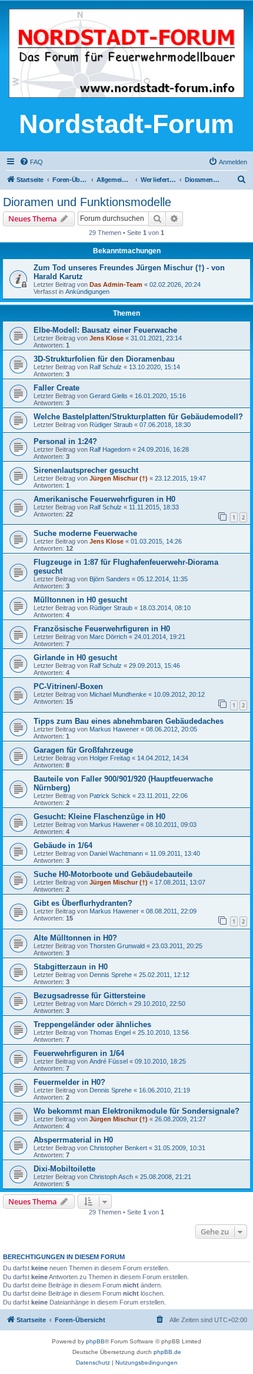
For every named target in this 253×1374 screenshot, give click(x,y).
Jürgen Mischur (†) (118, 478)
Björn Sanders (109, 578)
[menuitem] (31, 162)
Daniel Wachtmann (116, 853)
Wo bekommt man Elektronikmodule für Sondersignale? (136, 1111)
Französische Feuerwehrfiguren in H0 (102, 628)
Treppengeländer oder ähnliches (92, 1024)
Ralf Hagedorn (110, 449)
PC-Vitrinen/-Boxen (68, 686)
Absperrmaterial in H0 (73, 1139)
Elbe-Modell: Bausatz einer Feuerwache (105, 330)
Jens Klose (106, 338)
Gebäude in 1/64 (63, 845)
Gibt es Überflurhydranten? (83, 903)
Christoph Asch (111, 1176)
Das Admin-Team (115, 284)
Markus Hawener (114, 729)
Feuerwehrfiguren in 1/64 (79, 1053)
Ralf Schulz (105, 366)
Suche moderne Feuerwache (85, 533)
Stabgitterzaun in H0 (71, 966)
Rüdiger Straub (110, 424)
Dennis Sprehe (110, 974)
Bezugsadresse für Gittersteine (89, 995)
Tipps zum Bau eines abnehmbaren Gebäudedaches (129, 721)
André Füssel (108, 1061)
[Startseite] (126, 54)
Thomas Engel (110, 1032)
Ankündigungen (87, 291)
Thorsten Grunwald (117, 945)
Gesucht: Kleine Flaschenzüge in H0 (99, 816)
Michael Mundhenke (118, 694)
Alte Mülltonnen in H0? (75, 937)
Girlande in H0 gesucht (75, 657)
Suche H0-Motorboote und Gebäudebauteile (113, 874)
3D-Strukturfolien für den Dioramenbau (104, 359)
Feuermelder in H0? (69, 1082)
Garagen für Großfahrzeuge (83, 750)
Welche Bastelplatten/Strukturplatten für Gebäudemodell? (138, 416)
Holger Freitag (109, 758)
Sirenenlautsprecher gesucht (86, 470)
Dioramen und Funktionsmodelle (87, 202)
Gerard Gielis (108, 395)
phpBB (95, 1341)
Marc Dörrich (108, 636)
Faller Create (56, 387)
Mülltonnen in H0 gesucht (80, 599)
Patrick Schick (110, 795)
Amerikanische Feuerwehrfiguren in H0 (104, 499)
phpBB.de (167, 1352)
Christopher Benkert (118, 1147)
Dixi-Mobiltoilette (64, 1168)
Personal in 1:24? (65, 441)
